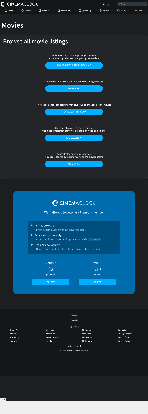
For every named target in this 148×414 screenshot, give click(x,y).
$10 (97, 273)
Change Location (125, 333)
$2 (51, 273)
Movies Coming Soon (74, 112)
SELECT (51, 282)
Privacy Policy (124, 341)
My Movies (74, 164)
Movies (28, 10)
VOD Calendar (74, 138)
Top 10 (123, 10)
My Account (87, 330)
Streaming (65, 10)
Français (74, 320)
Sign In (108, 4)
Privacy (76, 327)
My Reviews (87, 341)
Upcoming (86, 10)
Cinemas (46, 10)
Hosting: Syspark (74, 346)
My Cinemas (87, 337)
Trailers (105, 10)
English (74, 316)
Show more (95, 239)
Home (10, 10)
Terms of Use (123, 337)
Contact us (122, 330)
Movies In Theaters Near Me (74, 65)
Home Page (15, 330)
